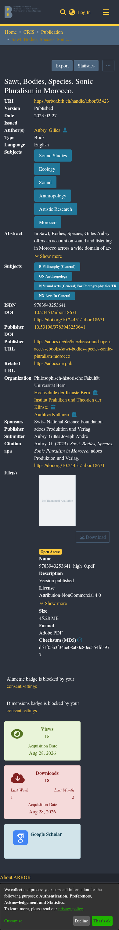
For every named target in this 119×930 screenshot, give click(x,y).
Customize (13, 921)
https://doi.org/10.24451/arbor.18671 (69, 319)
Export (62, 65)
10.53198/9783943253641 (59, 326)
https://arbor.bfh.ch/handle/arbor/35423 (71, 100)
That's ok (102, 921)
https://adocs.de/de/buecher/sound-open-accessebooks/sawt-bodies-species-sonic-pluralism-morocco (73, 348)
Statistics (86, 65)
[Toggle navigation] (105, 12)
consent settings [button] (22, 686)
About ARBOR (15, 877)
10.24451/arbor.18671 (55, 312)
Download (95, 537)
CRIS (28, 32)
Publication (52, 32)
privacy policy (70, 908)
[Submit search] (63, 12)
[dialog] (59, 906)
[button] (48, 256)
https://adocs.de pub (53, 363)
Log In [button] (84, 12)
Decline (81, 921)
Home (11, 32)
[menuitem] (72, 12)
